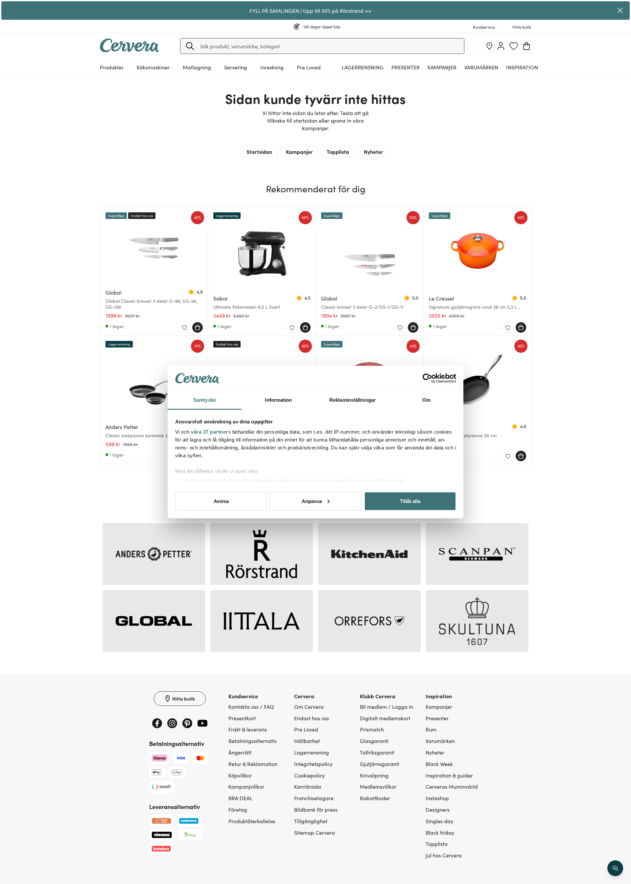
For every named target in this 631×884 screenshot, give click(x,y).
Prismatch (372, 729)
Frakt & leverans (247, 729)
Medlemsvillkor (378, 786)
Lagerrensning (363, 67)
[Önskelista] (513, 46)
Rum (431, 729)
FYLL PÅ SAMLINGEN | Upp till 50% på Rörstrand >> (310, 10)
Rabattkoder (375, 797)
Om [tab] (426, 400)
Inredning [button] (272, 67)
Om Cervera (309, 706)
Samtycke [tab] (204, 400)
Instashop (437, 797)
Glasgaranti (374, 740)
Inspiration (522, 67)
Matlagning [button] (197, 67)
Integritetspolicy (313, 763)
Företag (237, 809)
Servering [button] (235, 67)
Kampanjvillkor (246, 786)
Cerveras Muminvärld (452, 786)
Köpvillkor (240, 775)
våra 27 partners (211, 432)
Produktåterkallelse (251, 820)
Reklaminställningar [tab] (352, 400)
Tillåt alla (410, 501)
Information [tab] (278, 400)
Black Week (439, 763)
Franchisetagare (314, 797)
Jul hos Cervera (444, 855)
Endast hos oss (311, 718)
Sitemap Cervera (314, 832)
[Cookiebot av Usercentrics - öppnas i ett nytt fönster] (427, 378)
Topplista (338, 151)
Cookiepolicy (309, 775)
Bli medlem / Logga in (386, 706)
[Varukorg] (526, 46)
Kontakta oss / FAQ (251, 706)
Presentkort (242, 718)
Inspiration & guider (449, 775)
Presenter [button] (405, 67)
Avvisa (221, 501)
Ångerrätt (239, 752)
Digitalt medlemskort (385, 718)
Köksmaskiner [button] (153, 67)
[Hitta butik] (489, 46)
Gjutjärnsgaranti (379, 763)
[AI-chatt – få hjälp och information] (615, 868)
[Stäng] (620, 10)
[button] (189, 46)
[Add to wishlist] (184, 327)
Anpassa (312, 501)
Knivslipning (374, 775)
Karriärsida (307, 786)
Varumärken (481, 67)
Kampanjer (442, 67)
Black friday (440, 832)
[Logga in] (500, 46)
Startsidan (259, 151)
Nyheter (373, 151)
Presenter (437, 718)
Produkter (112, 67)
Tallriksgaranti (377, 752)
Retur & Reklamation (252, 763)
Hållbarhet (307, 740)
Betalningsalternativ (252, 740)
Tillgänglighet (310, 820)
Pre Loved (309, 67)
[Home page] (129, 50)
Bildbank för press (316, 809)
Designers (438, 809)
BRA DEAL (240, 797)
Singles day (439, 820)
